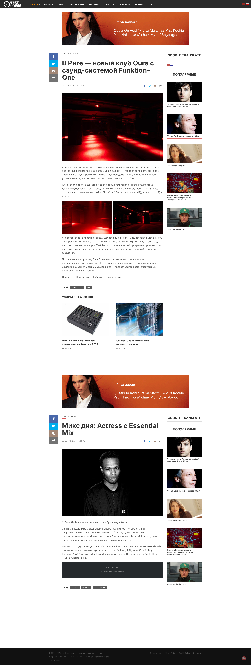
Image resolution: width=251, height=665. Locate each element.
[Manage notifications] (244, 658)
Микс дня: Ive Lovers (176, 229)
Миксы (72, 416)
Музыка (48, 4)
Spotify (141, 4)
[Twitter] (53, 63)
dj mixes (86, 587)
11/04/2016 (67, 348)
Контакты (125, 4)
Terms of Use (155, 653)
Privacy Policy (170, 653)
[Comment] (53, 70)
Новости (33, 4)
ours (89, 287)
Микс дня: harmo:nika (177, 166)
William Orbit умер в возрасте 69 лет (184, 136)
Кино (61, 4)
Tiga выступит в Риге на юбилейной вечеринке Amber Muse (183, 105)
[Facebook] (53, 56)
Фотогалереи (77, 4)
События (109, 4)
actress (75, 587)
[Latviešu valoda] (168, 64)
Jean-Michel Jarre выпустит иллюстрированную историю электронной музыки (180, 197)
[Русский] (171, 64)
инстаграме (114, 277)
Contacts (197, 653)
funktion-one (77, 287)
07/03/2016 (121, 348)
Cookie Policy (184, 653)
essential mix (99, 587)
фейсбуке (98, 277)
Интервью (94, 4)
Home (64, 54)
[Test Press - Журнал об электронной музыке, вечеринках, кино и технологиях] (14, 4)
